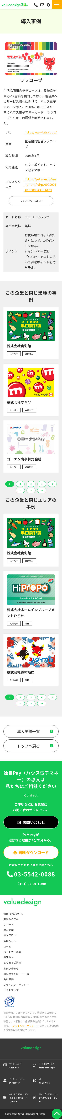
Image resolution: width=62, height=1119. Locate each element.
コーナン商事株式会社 (24, 458)
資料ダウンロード (49, 5)
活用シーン (9, 941)
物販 (27, 623)
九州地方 (29, 353)
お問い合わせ (42, 5)
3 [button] (31, 484)
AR (44, 1081)
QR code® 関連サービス (19, 1098)
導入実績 (8, 930)
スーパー (14, 353)
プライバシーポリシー (16, 984)
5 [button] (52, 484)
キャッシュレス (15, 1065)
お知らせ (8, 957)
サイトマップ (11, 990)
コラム (7, 946)
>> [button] (41, 490)
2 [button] (20, 484)
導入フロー (9, 935)
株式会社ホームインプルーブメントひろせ (31, 612)
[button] (57, 4)
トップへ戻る (28, 746)
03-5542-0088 (35, 5)
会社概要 (8, 979)
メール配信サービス (47, 1065)
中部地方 (29, 410)
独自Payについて (13, 913)
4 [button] (41, 484)
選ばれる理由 (11, 919)
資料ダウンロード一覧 (16, 974)
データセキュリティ (17, 1081)
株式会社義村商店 (20, 672)
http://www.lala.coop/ (41, 132)
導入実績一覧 (28, 731)
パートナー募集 (12, 952)
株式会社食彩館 (19, 345)
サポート (8, 924)
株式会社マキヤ (19, 402)
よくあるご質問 (12, 962)
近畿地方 (29, 466)
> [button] (31, 490)
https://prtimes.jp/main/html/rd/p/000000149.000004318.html (40, 184)
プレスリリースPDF (31, 200)
